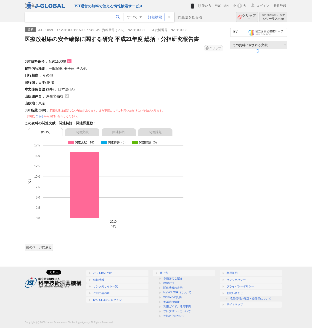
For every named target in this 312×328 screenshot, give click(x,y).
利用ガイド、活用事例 (177, 306)
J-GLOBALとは (102, 273)
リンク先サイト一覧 (105, 286)
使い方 (206, 6)
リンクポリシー (236, 279)
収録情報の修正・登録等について (250, 298)
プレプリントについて (177, 311)
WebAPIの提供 (172, 297)
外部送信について (174, 315)
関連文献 (82, 132)
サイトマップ (235, 304)
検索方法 (168, 283)
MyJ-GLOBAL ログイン (107, 300)
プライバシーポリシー (240, 286)
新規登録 (279, 6)
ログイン (262, 6)
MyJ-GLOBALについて (177, 292)
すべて (45, 132)
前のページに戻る (39, 247)
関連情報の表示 (172, 287)
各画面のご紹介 (172, 278)
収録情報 (98, 279)
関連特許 (118, 132)
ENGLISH (222, 6)
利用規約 (232, 273)
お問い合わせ (235, 293)
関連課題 (155, 132)
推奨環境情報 (171, 302)
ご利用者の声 (101, 293)
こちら (40, 116)
